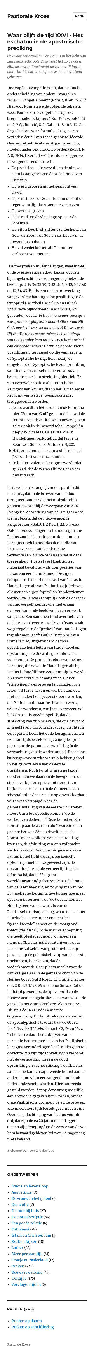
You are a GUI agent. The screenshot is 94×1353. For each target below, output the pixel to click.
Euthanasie (21, 1229)
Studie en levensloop (30, 1186)
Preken (18, 1266)
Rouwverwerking (27, 1272)
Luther (17, 1247)
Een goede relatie (27, 1223)
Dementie (20, 1204)
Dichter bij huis (25, 1211)
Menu (79, 16)
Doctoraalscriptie (42, 1150)
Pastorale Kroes (28, 16)
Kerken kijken (24, 1241)
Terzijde (19, 1278)
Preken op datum (27, 1321)
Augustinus (22, 1192)
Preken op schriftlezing (33, 1327)
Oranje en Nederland (30, 1260)
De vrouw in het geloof (31, 1198)
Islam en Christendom (31, 1235)
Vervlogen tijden (26, 1284)
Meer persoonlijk (27, 1254)
